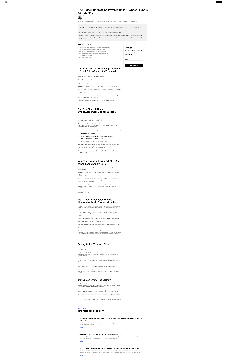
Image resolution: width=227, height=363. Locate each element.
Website (126, 59)
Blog (26, 2)
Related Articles (82, 308)
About (17, 2)
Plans (12, 2)
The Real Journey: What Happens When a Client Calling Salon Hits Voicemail (94, 47)
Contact (21, 2)
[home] (6, 2)
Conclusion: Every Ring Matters (85, 57)
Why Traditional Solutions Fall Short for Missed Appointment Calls (92, 51)
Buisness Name (128, 54)
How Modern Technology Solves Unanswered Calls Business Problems (93, 53)
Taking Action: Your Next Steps (85, 55)
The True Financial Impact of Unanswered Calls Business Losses (92, 49)
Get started (219, 2)
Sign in (212, 2)
